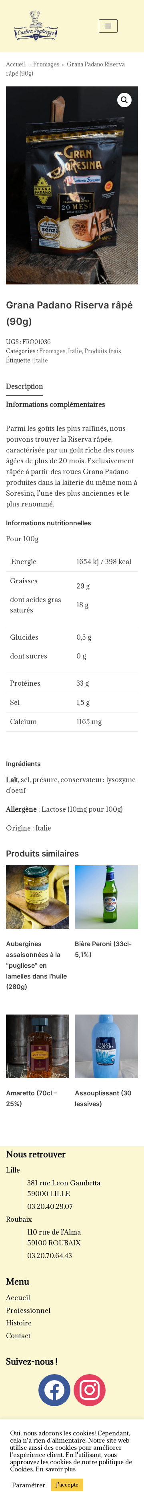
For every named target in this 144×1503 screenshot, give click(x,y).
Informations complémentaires (55, 404)
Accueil (16, 64)
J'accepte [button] (67, 1484)
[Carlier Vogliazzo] (36, 25)
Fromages (46, 64)
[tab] (24, 387)
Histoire (19, 1323)
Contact (18, 1335)
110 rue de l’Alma (54, 1232)
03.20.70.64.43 (49, 1255)
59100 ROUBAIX (54, 1243)
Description (24, 386)
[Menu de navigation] (108, 26)
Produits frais (102, 351)
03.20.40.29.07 (50, 1206)
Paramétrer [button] (28, 1485)
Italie (75, 351)
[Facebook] (54, 1389)
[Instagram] (90, 1389)
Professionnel (28, 1310)
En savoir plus (56, 1469)
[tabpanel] (72, 804)
